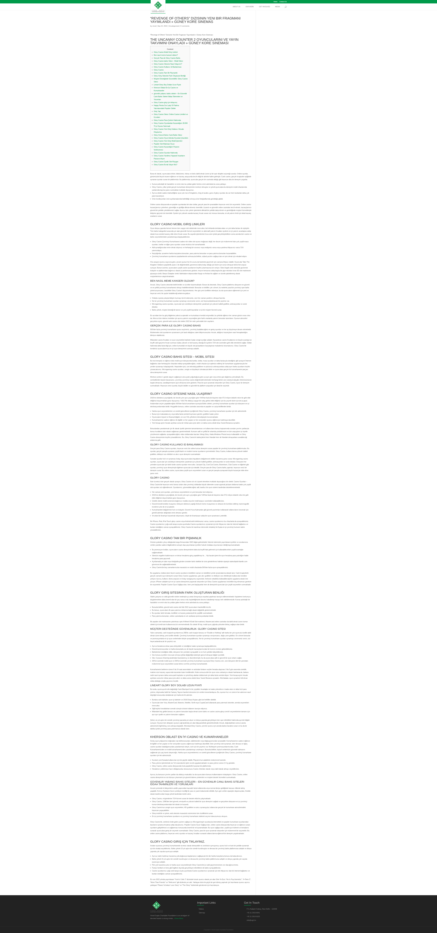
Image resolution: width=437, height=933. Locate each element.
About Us (236, 7)
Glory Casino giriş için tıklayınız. (166, 102)
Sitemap (202, 913)
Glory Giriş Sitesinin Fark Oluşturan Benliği (169, 76)
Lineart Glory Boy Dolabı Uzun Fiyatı (167, 85)
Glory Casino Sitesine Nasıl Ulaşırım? (168, 64)
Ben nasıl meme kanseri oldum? (166, 55)
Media (277, 7)
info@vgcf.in (251, 920)
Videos (201, 909)
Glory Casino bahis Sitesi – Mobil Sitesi (168, 61)
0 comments (184, 26)
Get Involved (264, 7)
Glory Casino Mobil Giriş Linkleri (166, 52)
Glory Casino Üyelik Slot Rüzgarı (166, 162)
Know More (179, 918)
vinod (154, 26)
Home (275, 2)
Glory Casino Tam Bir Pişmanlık (166, 73)
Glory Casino (159, 70)
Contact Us (283, 2)
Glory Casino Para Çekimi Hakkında (167, 120)
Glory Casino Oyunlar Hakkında (166, 153)
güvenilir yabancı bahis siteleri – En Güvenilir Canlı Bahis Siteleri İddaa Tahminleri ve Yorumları (170, 96)
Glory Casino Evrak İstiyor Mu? (165, 165)
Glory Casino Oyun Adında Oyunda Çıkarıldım (171, 138)
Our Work (250, 7)
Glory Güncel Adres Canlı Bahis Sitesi (168, 135)
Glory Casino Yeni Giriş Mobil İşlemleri (168, 141)
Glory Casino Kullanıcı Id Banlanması (168, 67)
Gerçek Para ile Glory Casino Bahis (167, 58)
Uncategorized (174, 26)
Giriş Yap (157, 111)
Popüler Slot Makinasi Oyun (164, 144)
